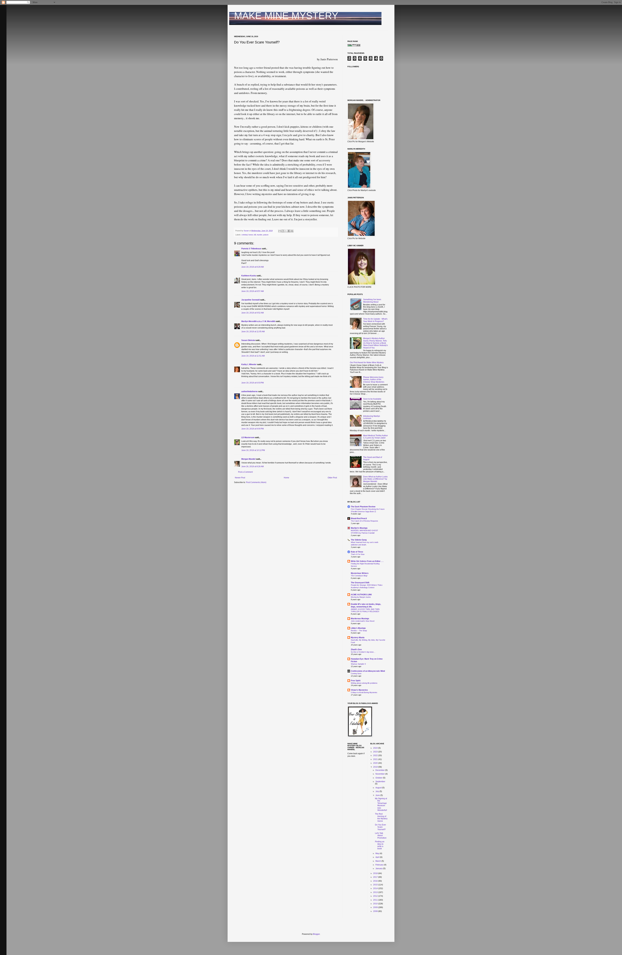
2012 (375, 896)
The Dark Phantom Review (363, 507)
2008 (375, 911)
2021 (375, 759)
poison (265, 235)
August (378, 788)
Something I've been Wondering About (372, 300)
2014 (375, 888)
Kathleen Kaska (248, 276)
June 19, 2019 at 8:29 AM (252, 267)
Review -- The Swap (359, 631)
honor (250, 235)
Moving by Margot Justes (361, 597)
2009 (375, 907)
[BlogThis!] (282, 231)
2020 (375, 763)
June (377, 795)
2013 (375, 892)
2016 (375, 881)
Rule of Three (357, 552)
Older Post (332, 478)
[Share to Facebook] (289, 231)
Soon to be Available (372, 399)
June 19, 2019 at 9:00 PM (252, 429)
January (379, 868)
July (377, 791)
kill (255, 235)
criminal (245, 235)
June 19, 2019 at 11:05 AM (253, 331)
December (380, 770)
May (377, 853)
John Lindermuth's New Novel (362, 621)
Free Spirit (355, 680)
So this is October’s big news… (363, 652)
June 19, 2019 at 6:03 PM (252, 383)
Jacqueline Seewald (250, 300)
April (377, 857)
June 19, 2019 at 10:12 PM (253, 450)
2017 (375, 877)
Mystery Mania (357, 637)
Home (286, 478)
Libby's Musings (358, 628)
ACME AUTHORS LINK (361, 594)
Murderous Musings (360, 618)
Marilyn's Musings (359, 528)
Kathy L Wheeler (249, 364)
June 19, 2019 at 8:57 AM (252, 291)
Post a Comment (245, 472)
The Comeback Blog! (359, 576)
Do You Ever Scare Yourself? (380, 827)
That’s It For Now (357, 554)
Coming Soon (356, 673)
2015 (375, 885)
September (380, 781)
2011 (375, 900)
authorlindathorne (249, 391)
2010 (375, 904)
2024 (375, 748)
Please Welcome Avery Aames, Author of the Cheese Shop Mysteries (373, 379)
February (379, 865)
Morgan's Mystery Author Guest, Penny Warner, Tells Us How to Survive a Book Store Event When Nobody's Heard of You (375, 343)
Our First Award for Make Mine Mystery (367, 362)
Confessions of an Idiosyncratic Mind (368, 671)
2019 (375, 767)
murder (259, 235)
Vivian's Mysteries (359, 690)
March (378, 861)
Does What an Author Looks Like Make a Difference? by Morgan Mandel (375, 479)
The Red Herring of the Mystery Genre (381, 817)
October (379, 778)
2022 (375, 755)
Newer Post (240, 478)
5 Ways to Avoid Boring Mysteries (364, 692)
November (380, 774)
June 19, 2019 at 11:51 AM (253, 356)
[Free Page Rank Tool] (353, 46)
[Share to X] (286, 231)
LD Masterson (247, 437)
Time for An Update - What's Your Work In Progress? (375, 320)
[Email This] (279, 231)
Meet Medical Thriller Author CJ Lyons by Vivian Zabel (375, 436)
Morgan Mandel (248, 459)
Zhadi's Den (356, 649)
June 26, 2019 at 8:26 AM (252, 466)
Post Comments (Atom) (256, 482)
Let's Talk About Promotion (380, 835)
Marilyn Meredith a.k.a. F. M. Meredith (258, 321)
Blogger (316, 934)
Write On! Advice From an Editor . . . (367, 561)
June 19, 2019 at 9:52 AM (252, 313)
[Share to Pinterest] (292, 231)
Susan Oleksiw (248, 340)
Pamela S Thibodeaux (251, 248)
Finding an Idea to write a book (379, 845)
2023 (375, 752)
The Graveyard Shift (360, 582)
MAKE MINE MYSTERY (286, 15)
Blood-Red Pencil (359, 518)
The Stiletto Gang (359, 540)
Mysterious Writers (360, 573)
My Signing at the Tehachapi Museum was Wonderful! (381, 804)
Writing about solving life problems (364, 683)
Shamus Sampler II (358, 664)
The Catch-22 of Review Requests (364, 521)
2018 (375, 873)
